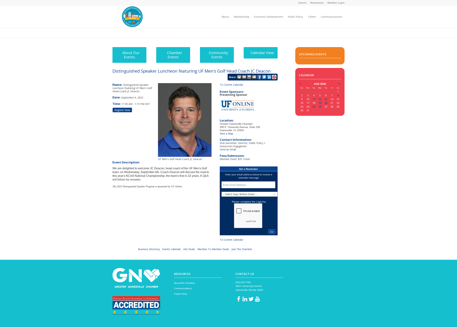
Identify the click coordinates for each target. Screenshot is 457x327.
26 (319, 106)
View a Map (226, 133)
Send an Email (228, 149)
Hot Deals (189, 249)
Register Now (122, 110)
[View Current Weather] (254, 77)
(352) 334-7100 (242, 282)
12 (319, 99)
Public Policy (180, 293)
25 (313, 106)
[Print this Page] (239, 77)
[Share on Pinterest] (274, 77)
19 (319, 103)
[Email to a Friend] (244, 77)
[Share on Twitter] (264, 77)
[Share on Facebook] (259, 77)
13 (326, 99)
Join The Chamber (242, 249)
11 (313, 99)
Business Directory (149, 249)
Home (320, 33)
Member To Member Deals (213, 249)
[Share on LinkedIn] (269, 77)
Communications (183, 288)
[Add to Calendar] (249, 77)
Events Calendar (171, 249)
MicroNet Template (124, 32)
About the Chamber (184, 283)
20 (326, 103)
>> (339, 83)
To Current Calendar (231, 84)
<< (300, 83)
